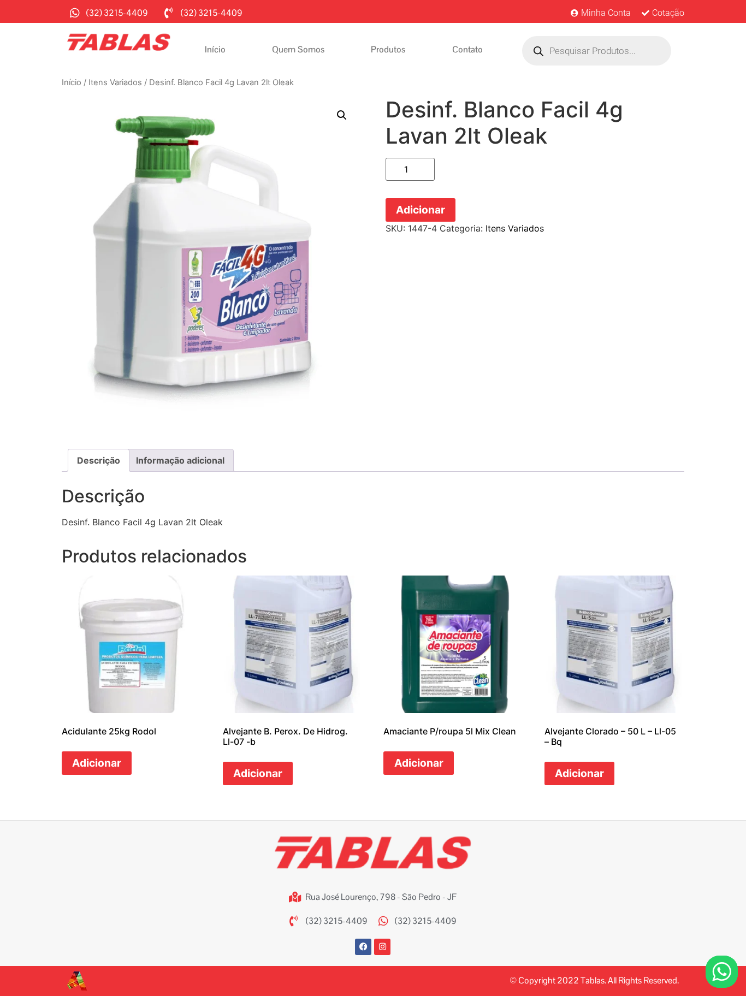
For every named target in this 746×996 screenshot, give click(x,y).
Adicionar (420, 209)
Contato (467, 49)
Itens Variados (115, 82)
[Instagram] (382, 947)
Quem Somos (298, 49)
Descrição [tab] (98, 460)
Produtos (388, 49)
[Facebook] (363, 947)
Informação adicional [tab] (180, 460)
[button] (342, 115)
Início (215, 49)
